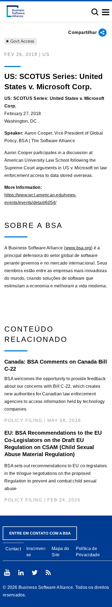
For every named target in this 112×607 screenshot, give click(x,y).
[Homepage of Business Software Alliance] (16, 11)
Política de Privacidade (88, 551)
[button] (94, 11)
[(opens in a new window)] (7, 572)
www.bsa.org (78, 248)
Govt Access (21, 41)
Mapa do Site (60, 551)
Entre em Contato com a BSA (40, 533)
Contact (13, 548)
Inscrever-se (36, 551)
